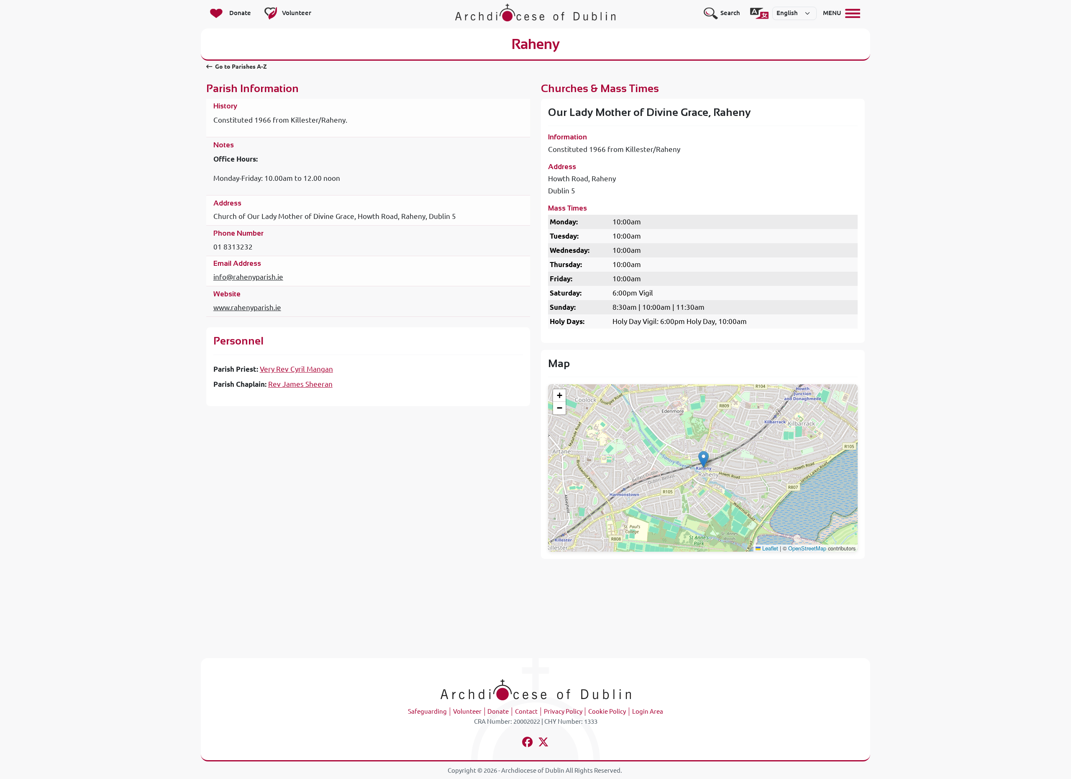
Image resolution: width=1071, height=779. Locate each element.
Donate (498, 711)
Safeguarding (427, 711)
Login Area (647, 711)
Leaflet (769, 548)
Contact (526, 711)
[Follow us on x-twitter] (543, 743)
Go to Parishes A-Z (240, 66)
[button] (703, 459)
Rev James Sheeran (300, 384)
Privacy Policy (563, 711)
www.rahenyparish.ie (247, 307)
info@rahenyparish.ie (248, 277)
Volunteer (467, 711)
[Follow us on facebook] (527, 743)
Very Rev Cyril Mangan (296, 369)
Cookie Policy (607, 711)
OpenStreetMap (807, 548)
